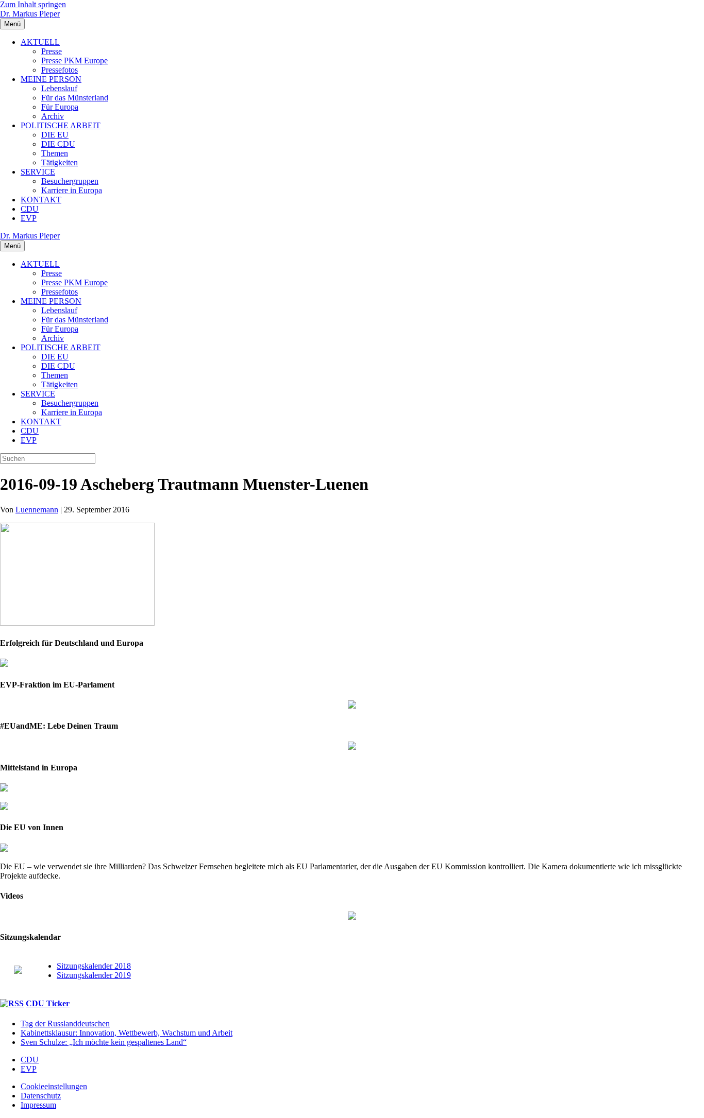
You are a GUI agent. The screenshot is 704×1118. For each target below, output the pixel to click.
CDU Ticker (48, 1003)
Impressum (38, 1104)
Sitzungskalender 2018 (94, 965)
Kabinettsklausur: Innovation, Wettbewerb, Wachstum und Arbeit (126, 1032)
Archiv (52, 116)
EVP (29, 218)
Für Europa (59, 106)
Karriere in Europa (71, 190)
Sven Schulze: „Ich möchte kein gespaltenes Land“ (104, 1042)
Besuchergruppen (69, 181)
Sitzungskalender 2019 (94, 975)
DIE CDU (58, 144)
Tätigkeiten (59, 162)
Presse (51, 51)
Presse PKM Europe (74, 60)
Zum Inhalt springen (33, 4)
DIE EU (55, 134)
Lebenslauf (59, 88)
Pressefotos (59, 69)
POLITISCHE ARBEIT (60, 125)
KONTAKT (41, 199)
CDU (30, 208)
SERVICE (38, 171)
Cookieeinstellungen (54, 1086)
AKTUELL (40, 42)
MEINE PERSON (51, 79)
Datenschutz (41, 1095)
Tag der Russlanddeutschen (65, 1023)
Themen (54, 153)
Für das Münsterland (74, 97)
